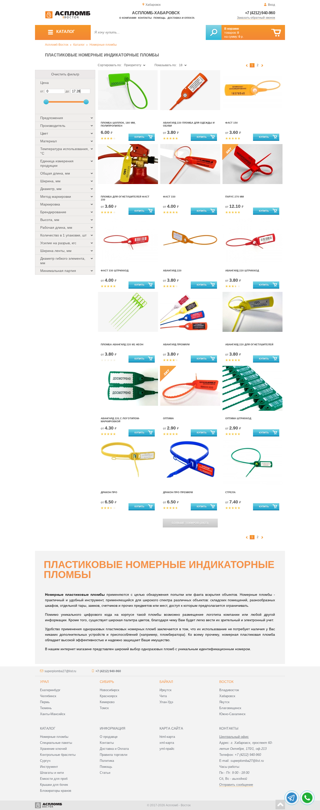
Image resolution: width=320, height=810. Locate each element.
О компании (127, 17)
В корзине (231, 28)
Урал (44, 682)
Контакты (145, 17)
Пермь (45, 702)
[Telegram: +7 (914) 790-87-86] (291, 798)
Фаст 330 (169, 196)
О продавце (109, 737)
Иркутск (166, 690)
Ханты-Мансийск (52, 714)
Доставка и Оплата (114, 749)
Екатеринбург (50, 690)
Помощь (160, 17)
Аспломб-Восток (56, 44)
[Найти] (214, 32)
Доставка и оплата (181, 17)
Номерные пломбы (103, 44)
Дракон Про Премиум (178, 492)
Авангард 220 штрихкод (242, 270)
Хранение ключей (53, 749)
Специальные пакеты (56, 743)
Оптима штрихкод (238, 418)
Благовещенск (230, 708)
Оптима (168, 418)
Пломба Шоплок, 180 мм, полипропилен (118, 124)
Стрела (230, 492)
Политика (107, 761)
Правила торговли (113, 755)
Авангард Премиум (176, 344)
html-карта (167, 737)
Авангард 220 (172, 270)
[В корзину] (276, 33)
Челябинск (48, 696)
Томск (104, 708)
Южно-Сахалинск (232, 714)
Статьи (105, 773)
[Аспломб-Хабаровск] (67, 17)
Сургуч (45, 761)
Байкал (166, 682)
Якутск (224, 702)
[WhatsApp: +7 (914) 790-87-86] (307, 798)
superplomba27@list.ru (60, 671)
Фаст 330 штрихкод (114, 270)
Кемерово (107, 702)
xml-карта (167, 743)
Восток (226, 682)
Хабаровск (227, 696)
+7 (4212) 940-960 (260, 13)
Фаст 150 (231, 122)
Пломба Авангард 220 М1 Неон (122, 344)
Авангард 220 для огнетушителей (249, 344)
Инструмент (49, 767)
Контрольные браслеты (58, 755)
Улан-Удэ (166, 702)
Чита (163, 696)
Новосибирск (109, 690)
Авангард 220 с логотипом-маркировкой (120, 420)
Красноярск (108, 696)
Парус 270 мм (234, 196)
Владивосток (229, 690)
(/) (190, 522)
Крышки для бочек (54, 785)
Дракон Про (109, 492)
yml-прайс (167, 749)
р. (241, 36)
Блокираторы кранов (55, 791)
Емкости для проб (54, 779)
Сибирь (107, 682)
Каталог (78, 44)
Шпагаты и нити (52, 773)
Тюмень (46, 708)
